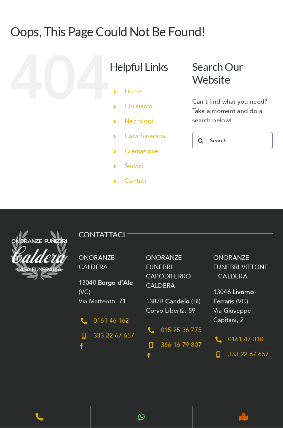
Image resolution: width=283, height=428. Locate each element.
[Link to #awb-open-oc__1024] (267, 17)
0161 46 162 (111, 320)
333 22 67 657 (114, 335)
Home (133, 91)
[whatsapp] (141, 417)
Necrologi (139, 121)
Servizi (134, 166)
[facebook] (81, 346)
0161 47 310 (246, 339)
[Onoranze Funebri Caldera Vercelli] (39, 229)
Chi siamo (139, 106)
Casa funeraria (145, 136)
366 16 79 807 (181, 345)
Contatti (136, 181)
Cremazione (142, 151)
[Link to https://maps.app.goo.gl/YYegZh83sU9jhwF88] (243, 417)
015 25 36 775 (181, 330)
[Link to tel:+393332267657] (39, 417)
